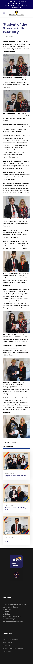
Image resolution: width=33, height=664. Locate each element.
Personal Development (11, 639)
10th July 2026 (9, 473)
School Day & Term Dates (11, 5)
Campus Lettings (16, 7)
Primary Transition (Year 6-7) (16, 3)
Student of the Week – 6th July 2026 (15, 508)
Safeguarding (7, 642)
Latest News (7, 652)
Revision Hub (24, 5)
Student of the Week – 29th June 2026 (16, 540)
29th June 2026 (9, 537)
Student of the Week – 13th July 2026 (15, 476)
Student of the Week (10, 442)
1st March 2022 (8, 37)
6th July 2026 (9, 505)
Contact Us (12, 1)
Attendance (7, 645)
